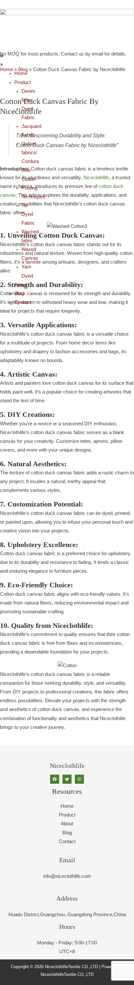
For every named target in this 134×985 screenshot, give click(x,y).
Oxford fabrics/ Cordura (30, 152)
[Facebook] (54, 779)
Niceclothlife (96, 177)
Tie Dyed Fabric (28, 214)
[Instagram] (79, 779)
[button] (1, 60)
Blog (19, 293)
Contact (22, 302)
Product (22, 82)
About (20, 284)
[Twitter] (67, 779)
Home (20, 73)
